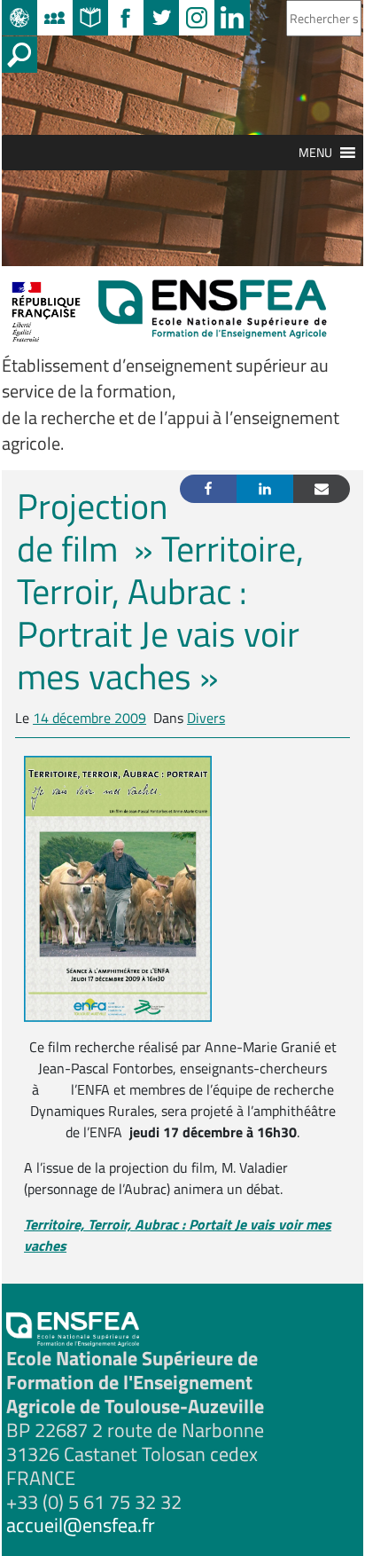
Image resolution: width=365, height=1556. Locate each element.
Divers (206, 717)
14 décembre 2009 (89, 717)
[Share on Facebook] (208, 489)
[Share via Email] (321, 489)
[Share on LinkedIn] (265, 489)
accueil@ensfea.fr (80, 1525)
